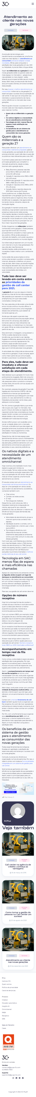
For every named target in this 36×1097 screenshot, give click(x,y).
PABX (4, 1012)
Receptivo (5, 1016)
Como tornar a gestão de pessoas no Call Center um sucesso (18, 914)
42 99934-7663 (7, 1070)
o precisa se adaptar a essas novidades (17, 61)
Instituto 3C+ (6, 981)
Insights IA (5, 1006)
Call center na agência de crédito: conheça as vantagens (18, 866)
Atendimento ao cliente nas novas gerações (18, 961)
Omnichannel (7, 1009)
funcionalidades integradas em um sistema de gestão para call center (18, 763)
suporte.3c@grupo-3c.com (11, 1075)
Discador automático (9, 1003)
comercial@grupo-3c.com (11, 1067)
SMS (3, 1019)
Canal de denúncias (9, 990)
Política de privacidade (10, 987)
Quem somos (7, 984)
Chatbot (5, 1000)
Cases (4, 1028)
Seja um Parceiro (8, 1025)
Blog (3, 978)
